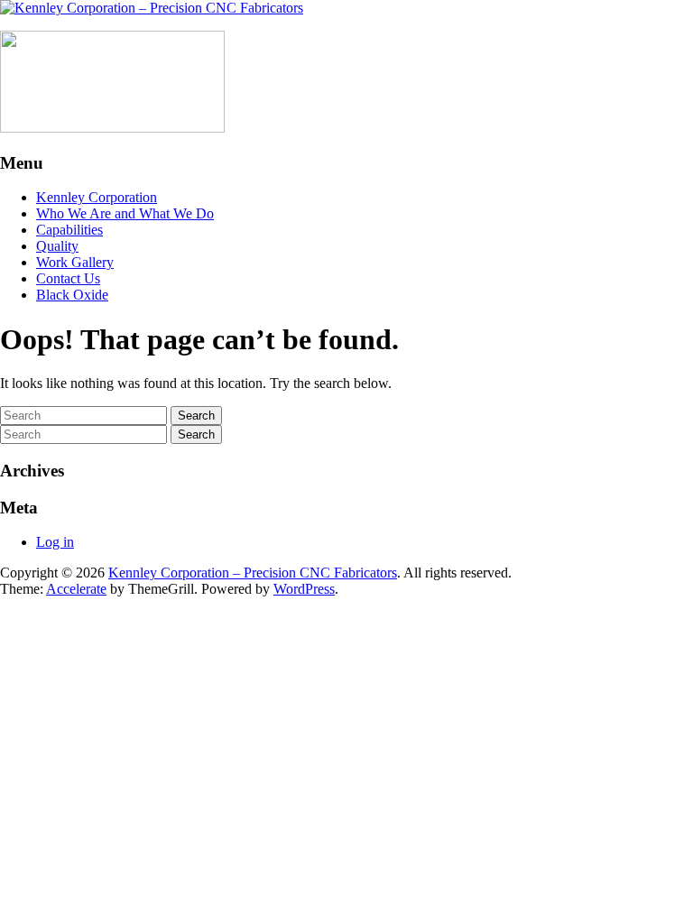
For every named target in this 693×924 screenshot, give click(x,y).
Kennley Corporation (96, 197)
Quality (57, 246)
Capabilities (69, 229)
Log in (55, 542)
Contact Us (68, 278)
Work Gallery (75, 262)
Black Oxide (72, 294)
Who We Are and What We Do (125, 213)
